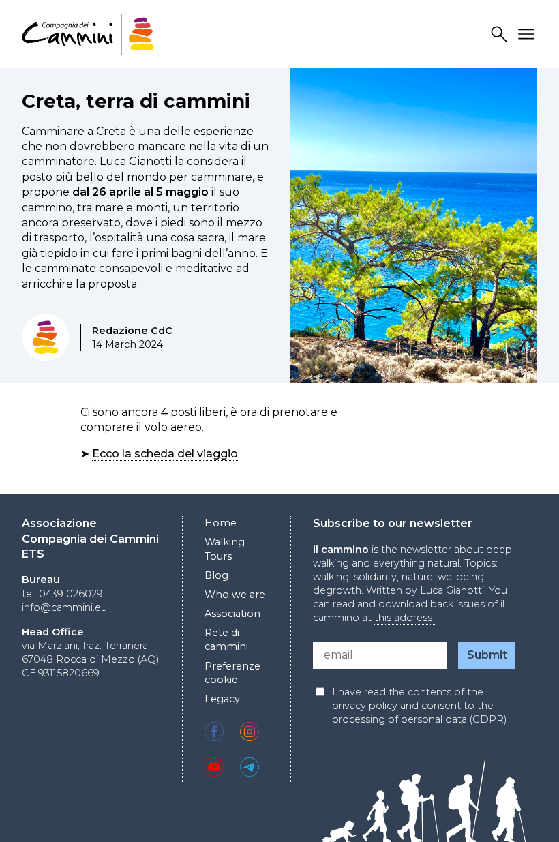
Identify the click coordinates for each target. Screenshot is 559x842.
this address (404, 618)
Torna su (515, 806)
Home (221, 523)
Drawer (528, 34)
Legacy (222, 699)
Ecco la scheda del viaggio (165, 453)
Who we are (235, 594)
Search (501, 34)
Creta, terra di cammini (136, 100)
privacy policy (366, 706)
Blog (216, 575)
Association (232, 613)
